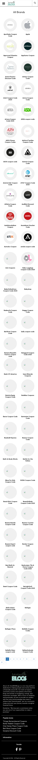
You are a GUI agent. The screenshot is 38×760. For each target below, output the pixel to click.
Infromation (7, 737)
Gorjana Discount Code (12, 731)
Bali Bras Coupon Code (12, 728)
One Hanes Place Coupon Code (15, 726)
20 (34, 659)
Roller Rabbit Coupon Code (14, 724)
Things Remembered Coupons (15, 721)
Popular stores (8, 718)
